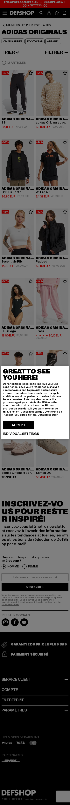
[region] (35, 402)
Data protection (48, 415)
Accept (18, 425)
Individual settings (21, 434)
